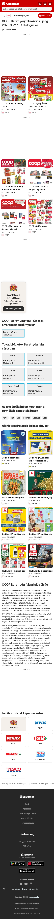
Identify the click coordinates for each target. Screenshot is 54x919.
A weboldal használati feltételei (27, 908)
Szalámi (36, 418)
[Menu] (50, 4)
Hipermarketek (39, 658)
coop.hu (32, 630)
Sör (18, 418)
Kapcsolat (27, 809)
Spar (32, 660)
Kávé (5, 418)
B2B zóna (27, 846)
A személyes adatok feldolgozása (27, 913)
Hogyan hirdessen (27, 841)
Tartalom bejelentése (27, 813)
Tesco (46, 660)
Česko (18, 889)
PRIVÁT (16, 660)
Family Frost (38, 660)
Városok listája (27, 818)
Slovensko (33, 889)
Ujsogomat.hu (34, 897)
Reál (27, 660)
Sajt (12, 418)
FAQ (27, 804)
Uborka (26, 418)
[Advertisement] (27, 53)
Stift (44, 418)
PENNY (22, 660)
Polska (25, 889)
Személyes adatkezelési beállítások (27, 903)
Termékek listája (27, 823)
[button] (45, 4)
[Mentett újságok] (40, 4)
